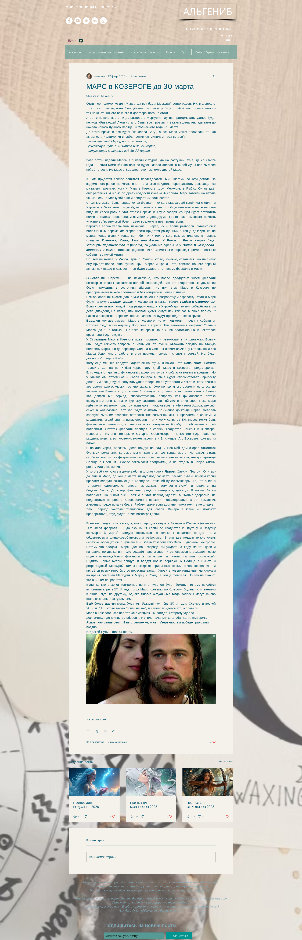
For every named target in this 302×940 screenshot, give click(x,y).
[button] (182, 52)
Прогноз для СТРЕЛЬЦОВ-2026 (200, 804)
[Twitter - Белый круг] (86, 20)
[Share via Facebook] (88, 731)
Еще (169, 52)
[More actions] (213, 76)
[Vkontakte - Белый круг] (94, 20)
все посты (75, 52)
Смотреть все (225, 761)
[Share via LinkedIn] (105, 731)
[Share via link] (113, 731)
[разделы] (227, 40)
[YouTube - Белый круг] (77, 20)
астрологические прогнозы (106, 52)
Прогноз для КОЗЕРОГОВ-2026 (143, 804)
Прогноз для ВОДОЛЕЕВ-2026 (86, 804)
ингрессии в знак (96, 719)
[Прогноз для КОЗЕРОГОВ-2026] (151, 782)
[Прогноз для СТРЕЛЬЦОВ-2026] (207, 782)
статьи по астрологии (145, 52)
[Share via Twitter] (96, 731)
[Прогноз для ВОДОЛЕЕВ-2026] (94, 782)
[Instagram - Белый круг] (103, 20)
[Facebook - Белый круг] (69, 20)
